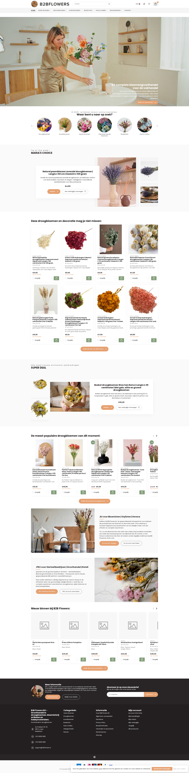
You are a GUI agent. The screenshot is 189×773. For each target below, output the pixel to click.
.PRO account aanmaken (70, 591)
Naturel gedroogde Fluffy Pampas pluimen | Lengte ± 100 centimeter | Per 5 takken (44, 319)
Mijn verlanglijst (133, 723)
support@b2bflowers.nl (43, 748)
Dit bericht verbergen (162, 769)
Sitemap (99, 735)
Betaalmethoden (102, 726)
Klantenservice (53, 697)
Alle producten (133, 729)
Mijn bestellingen (134, 716)
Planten (128, 10)
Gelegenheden (115, 10)
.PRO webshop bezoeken (46, 591)
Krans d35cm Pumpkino (72, 642)
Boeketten (88, 10)
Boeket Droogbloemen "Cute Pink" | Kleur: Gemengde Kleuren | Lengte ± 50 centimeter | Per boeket (132, 472)
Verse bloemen (43, 10)
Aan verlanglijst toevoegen (74, 191)
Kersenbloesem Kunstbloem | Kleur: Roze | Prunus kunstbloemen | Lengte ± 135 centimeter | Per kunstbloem (44, 472)
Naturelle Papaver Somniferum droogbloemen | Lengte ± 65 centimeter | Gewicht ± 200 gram (143, 259)
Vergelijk (37, 278)
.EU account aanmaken (131, 543)
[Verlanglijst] (149, 4)
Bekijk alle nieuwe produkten (93, 668)
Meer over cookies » (179, 769)
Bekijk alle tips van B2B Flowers (93, 349)
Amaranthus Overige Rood (132, 642)
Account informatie (135, 713)
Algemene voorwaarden (104, 716)
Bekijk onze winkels (71, 697)
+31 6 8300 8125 (40, 736)
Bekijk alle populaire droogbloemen (93, 501)
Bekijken (52, 191)
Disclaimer (99, 719)
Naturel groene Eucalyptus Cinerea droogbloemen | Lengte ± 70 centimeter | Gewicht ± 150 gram (110, 260)
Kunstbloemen (74, 10)
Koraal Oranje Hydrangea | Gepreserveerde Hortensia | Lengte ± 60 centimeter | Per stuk (143, 319)
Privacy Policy (100, 723)
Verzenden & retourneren (104, 729)
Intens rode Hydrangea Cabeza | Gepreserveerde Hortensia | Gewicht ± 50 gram (78, 259)
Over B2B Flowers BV (103, 713)
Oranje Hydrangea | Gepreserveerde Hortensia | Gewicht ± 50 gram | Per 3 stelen (110, 319)
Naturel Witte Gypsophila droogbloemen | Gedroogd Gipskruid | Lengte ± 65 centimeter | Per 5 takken (102, 472)
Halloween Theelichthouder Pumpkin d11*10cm (102, 643)
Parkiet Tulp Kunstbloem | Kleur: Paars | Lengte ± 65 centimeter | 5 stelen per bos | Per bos (74, 472)
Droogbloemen (59, 10)
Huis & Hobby (101, 10)
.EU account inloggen (109, 543)
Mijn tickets (132, 719)
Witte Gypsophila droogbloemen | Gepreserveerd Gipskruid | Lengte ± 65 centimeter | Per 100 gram (45, 260)
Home (33, 10)
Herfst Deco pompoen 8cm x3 (43, 643)
